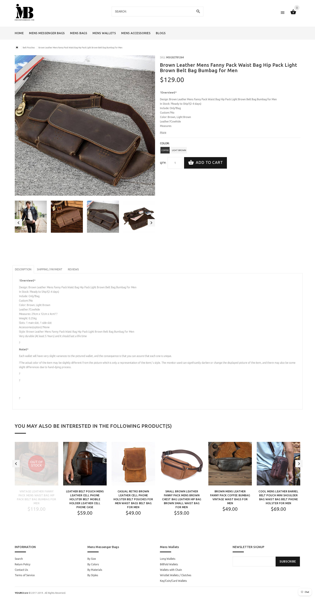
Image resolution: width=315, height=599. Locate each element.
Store (21, 592)
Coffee (165, 150)
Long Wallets (167, 558)
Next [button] (151, 222)
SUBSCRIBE (288, 561)
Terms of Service (25, 575)
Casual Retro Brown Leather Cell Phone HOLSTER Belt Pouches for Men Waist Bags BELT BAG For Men (133, 499)
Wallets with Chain (171, 569)
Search (19, 558)
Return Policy (22, 564)
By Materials (94, 569)
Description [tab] (23, 269)
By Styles (92, 575)
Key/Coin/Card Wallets (173, 580)
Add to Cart (209, 162)
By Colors (93, 564)
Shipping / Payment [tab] (49, 269)
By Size (91, 558)
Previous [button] (18, 222)
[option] (31, 217)
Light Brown (179, 150)
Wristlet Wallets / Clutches (175, 575)
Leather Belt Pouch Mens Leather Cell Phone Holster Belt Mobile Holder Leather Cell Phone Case (85, 499)
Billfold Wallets (169, 564)
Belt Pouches (29, 48)
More (163, 132)
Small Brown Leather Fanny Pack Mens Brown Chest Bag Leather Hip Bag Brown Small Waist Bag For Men (181, 499)
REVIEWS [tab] (73, 269)
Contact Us (21, 569)
